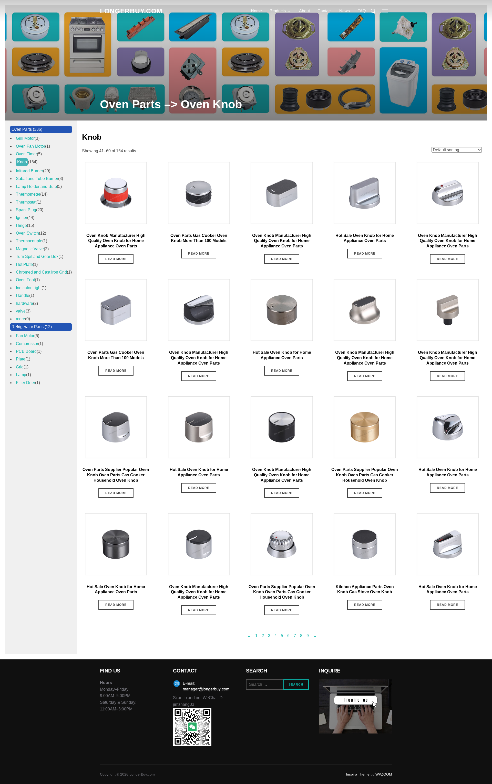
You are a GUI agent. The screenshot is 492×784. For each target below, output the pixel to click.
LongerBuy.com (131, 11)
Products (278, 11)
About (304, 11)
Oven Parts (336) (27, 129)
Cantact (324, 11)
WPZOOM (383, 774)
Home (256, 11)
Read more (116, 259)
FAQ (361, 11)
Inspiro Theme (358, 774)
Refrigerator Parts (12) (32, 327)
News (344, 11)
